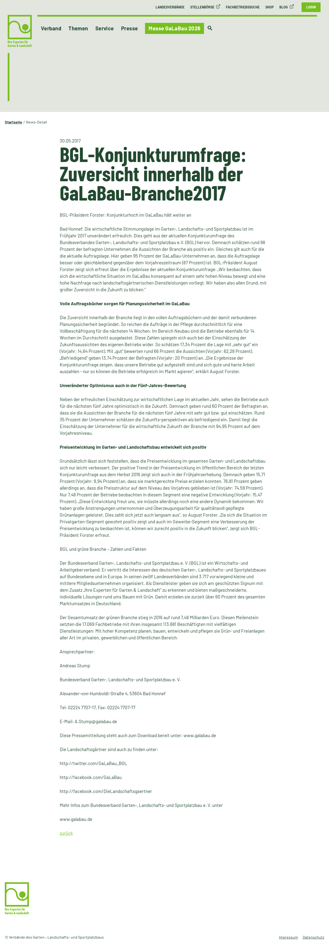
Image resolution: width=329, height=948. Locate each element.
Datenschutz (313, 937)
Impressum (288, 937)
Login (311, 7)
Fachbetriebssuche (243, 7)
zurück (66, 833)
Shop (269, 7)
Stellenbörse (202, 7)
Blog (283, 7)
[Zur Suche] (210, 28)
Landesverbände (170, 7)
